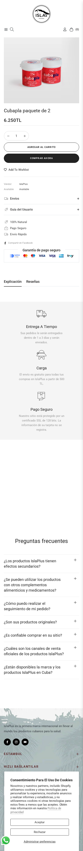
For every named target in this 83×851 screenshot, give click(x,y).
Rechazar (40, 832)
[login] (63, 29)
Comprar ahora (41, 158)
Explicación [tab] (13, 282)
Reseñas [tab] (33, 282)
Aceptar (40, 822)
